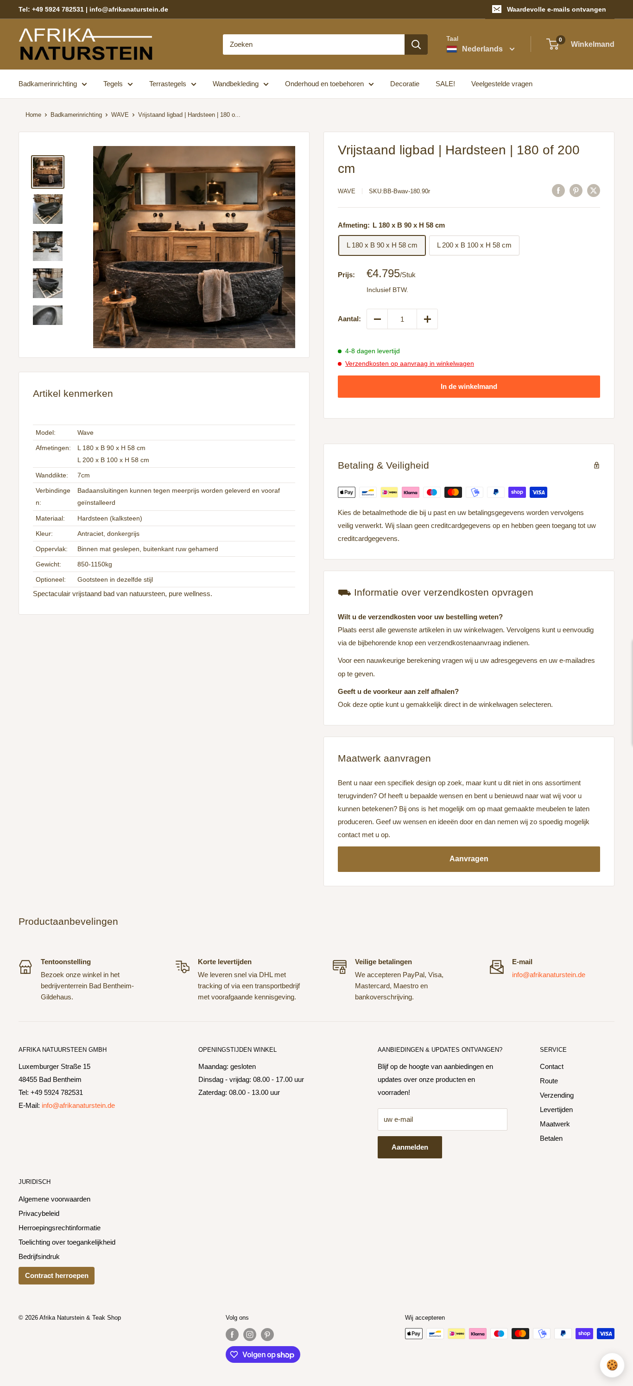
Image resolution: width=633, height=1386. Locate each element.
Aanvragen (468, 859)
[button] (194, 247)
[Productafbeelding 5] (47, 315)
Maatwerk (555, 1124)
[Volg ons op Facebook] (232, 1334)
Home (33, 114)
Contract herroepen (57, 1275)
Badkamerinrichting (48, 84)
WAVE (120, 114)
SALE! (445, 84)
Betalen (551, 1138)
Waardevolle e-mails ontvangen (556, 9)
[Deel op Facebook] (558, 190)
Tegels (113, 84)
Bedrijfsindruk (39, 1256)
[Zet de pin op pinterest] (576, 190)
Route (549, 1081)
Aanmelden (410, 1147)
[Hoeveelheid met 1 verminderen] (377, 319)
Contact (551, 1066)
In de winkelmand (469, 386)
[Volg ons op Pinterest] (267, 1334)
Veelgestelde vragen (501, 84)
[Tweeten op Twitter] (593, 190)
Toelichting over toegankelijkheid (67, 1242)
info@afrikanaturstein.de (548, 975)
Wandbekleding (236, 84)
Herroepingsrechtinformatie (60, 1228)
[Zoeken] (416, 44)
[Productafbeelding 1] (47, 172)
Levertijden (556, 1109)
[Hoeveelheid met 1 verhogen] (427, 319)
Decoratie (404, 84)
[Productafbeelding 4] (47, 283)
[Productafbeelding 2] (47, 209)
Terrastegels (167, 84)
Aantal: (349, 319)
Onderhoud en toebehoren (324, 84)
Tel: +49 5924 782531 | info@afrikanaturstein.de (93, 9)
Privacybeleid (39, 1213)
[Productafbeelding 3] (47, 246)
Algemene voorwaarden (54, 1199)
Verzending (557, 1095)
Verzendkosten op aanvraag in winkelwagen (409, 363)
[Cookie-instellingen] (612, 1365)
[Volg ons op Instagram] (249, 1334)
